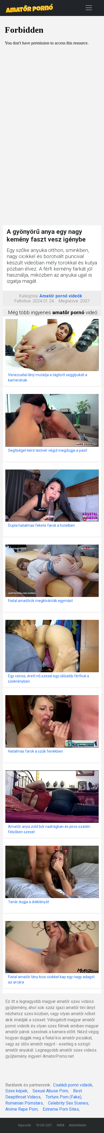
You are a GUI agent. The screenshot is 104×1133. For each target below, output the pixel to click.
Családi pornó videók (72, 1085)
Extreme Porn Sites (61, 1109)
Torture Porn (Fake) (63, 1096)
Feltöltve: (22, 301)
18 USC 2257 (44, 1125)
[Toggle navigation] (89, 7)
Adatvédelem (77, 1125)
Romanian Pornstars (24, 1103)
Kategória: (28, 295)
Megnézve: (69, 301)
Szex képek (16, 1090)
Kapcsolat (24, 1125)
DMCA (60, 1125)
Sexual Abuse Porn (50, 1090)
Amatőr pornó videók (60, 295)
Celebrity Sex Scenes (68, 1103)
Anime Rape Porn (21, 1109)
